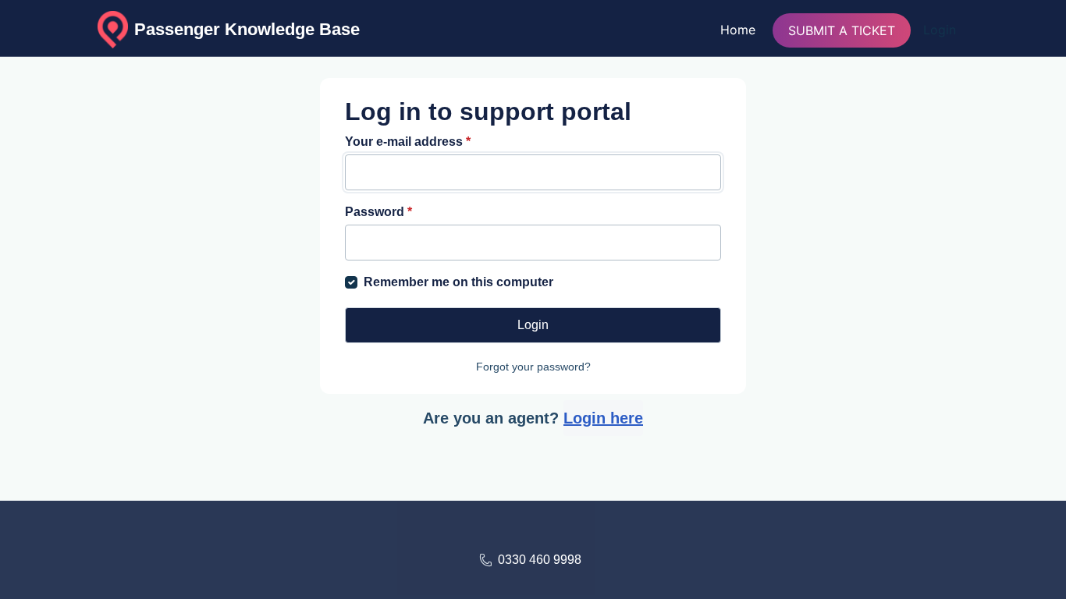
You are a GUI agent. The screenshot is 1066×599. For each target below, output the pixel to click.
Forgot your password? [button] (533, 366)
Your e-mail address (408, 141)
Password (378, 211)
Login (939, 29)
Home (737, 29)
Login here (603, 418)
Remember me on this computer (458, 282)
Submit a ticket (841, 30)
